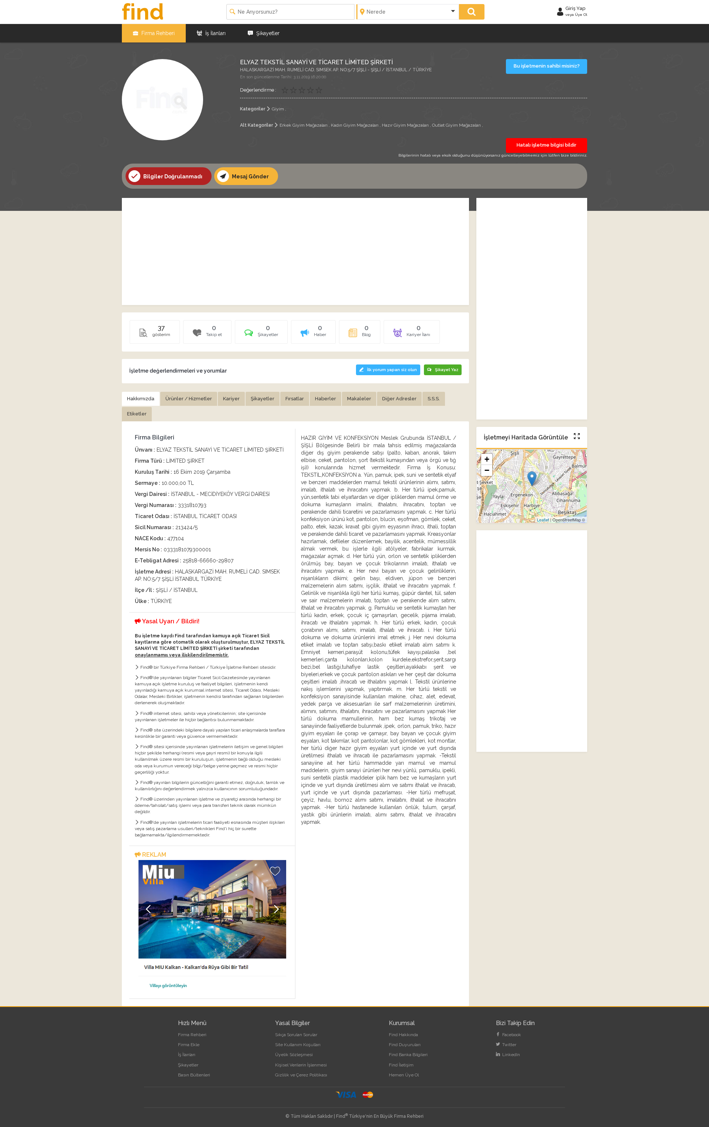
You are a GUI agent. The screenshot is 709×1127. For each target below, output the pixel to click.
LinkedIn (510, 1054)
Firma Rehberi (157, 33)
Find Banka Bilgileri (408, 1054)
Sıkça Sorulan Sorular (296, 1034)
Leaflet (543, 520)
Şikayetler (267, 33)
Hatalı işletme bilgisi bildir (546, 145)
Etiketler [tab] (137, 414)
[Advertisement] (295, 251)
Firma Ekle (188, 1044)
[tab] (261, 334)
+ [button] (486, 459)
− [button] (486, 470)
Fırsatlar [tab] (294, 398)
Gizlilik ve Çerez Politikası (301, 1075)
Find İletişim (401, 1065)
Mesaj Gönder (250, 176)
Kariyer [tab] (231, 398)
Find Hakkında (403, 1034)
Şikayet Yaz (446, 369)
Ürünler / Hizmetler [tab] (188, 398)
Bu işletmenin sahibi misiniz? (547, 66)
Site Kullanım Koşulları (298, 1044)
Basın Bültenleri (194, 1075)
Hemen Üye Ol (404, 1075)
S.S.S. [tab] (434, 398)
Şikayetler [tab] (262, 398)
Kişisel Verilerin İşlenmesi (301, 1065)
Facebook (511, 1034)
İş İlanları (215, 33)
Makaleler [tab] (359, 398)
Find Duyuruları (405, 1044)
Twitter (508, 1044)
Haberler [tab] (325, 398)
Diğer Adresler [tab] (399, 398)
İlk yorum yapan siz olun (392, 369)
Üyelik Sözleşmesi (294, 1054)
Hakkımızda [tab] (140, 398)
